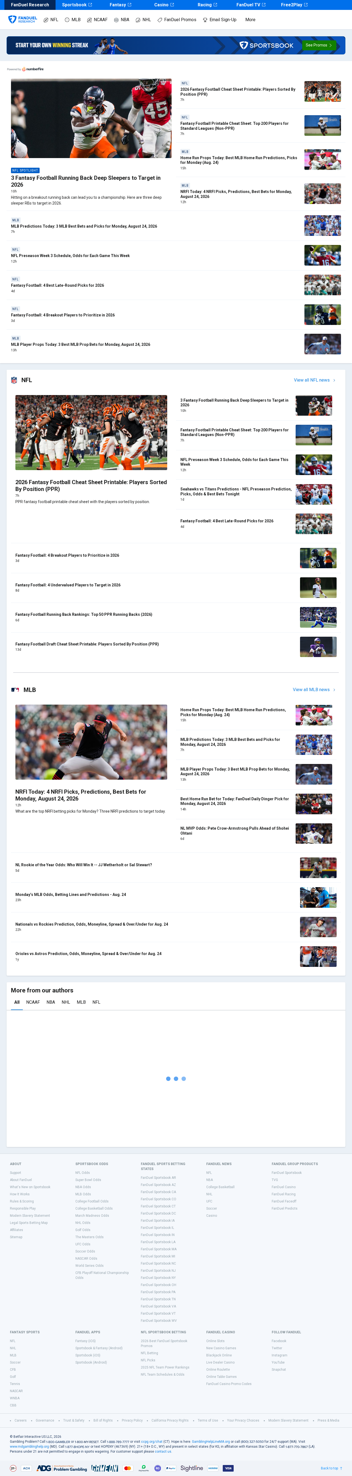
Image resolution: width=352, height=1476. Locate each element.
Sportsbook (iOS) (87, 1355)
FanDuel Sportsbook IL (157, 1228)
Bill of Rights (103, 1420)
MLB (76, 19)
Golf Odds (82, 1230)
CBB (13, 1405)
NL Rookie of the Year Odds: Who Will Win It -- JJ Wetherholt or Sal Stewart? (83, 865)
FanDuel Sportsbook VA (158, 1306)
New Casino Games (221, 1348)
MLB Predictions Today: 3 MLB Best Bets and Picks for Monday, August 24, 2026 (84, 226)
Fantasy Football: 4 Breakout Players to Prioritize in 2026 (63, 315)
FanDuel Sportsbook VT (158, 1313)
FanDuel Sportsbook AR (158, 1178)
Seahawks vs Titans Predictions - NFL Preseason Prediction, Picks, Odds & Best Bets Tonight (236, 491)
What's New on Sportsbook (30, 1187)
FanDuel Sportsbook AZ (158, 1185)
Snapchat (279, 1370)
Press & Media (328, 1420)
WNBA (15, 1398)
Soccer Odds (85, 1251)
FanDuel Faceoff (284, 1201)
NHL (146, 19)
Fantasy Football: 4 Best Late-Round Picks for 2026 (57, 285)
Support (15, 1173)
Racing (205, 4)
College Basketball (220, 1187)
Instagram (279, 1355)
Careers (21, 1420)
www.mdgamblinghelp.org (29, 1447)
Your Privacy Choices (243, 1420)
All (17, 1002)
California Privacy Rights (170, 1420)
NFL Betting (149, 1353)
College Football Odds (92, 1201)
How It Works (20, 1194)
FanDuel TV (248, 4)
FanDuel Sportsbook (287, 1173)
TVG (275, 1180)
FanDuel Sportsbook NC (158, 1263)
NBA (125, 19)
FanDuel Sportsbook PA (158, 1292)
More (250, 19)
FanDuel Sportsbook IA (158, 1221)
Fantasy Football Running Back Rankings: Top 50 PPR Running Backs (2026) (83, 614)
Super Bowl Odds (88, 1180)
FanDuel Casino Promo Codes (229, 1384)
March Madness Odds (92, 1216)
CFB (13, 1370)
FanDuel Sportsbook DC (158, 1213)
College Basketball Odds (94, 1208)
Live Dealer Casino (220, 1362)
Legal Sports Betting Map (29, 1223)
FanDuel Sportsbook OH (158, 1285)
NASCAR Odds (86, 1258)
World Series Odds (89, 1266)
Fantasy (118, 4)
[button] (319, 45)
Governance (45, 1420)
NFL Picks (148, 1360)
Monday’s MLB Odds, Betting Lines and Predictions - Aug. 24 (70, 894)
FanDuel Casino (284, 1187)
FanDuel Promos (180, 19)
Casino (161, 4)
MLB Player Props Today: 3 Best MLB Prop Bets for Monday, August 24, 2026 (80, 344)
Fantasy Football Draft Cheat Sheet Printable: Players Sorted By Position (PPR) (87, 644)
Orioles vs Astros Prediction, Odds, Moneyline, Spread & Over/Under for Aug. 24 (88, 953)
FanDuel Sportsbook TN (158, 1299)
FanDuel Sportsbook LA (158, 1242)
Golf (13, 1377)
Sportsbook (74, 4)
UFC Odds (82, 1244)
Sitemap (16, 1237)
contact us (163, 1451)
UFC (209, 1201)
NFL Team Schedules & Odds (163, 1374)
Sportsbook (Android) (91, 1362)
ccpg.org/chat (152, 1442)
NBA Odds (83, 1187)
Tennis (15, 1384)
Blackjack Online (219, 1355)
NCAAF (101, 19)
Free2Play (291, 4)
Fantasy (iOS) (85, 1341)
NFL (54, 19)
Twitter (277, 1348)
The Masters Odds (89, 1237)
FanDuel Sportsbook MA (159, 1249)
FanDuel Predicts (285, 1208)
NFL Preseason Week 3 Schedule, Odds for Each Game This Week (70, 255)
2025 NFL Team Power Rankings (165, 1367)
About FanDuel (21, 1180)
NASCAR (16, 1391)
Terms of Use (208, 1420)
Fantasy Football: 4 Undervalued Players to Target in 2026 (67, 585)
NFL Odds (82, 1173)
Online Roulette (218, 1370)
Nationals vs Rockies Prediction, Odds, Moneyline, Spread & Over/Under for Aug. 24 (91, 924)
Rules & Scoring (22, 1201)
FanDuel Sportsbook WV (159, 1321)
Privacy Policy (132, 1420)
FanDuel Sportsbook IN (158, 1235)
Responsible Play (23, 1208)
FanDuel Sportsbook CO (158, 1199)
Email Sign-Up (223, 19)
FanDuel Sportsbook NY (158, 1278)
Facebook (279, 1341)
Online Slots (215, 1341)
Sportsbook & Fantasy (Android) (99, 1348)
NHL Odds (82, 1223)
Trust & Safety (73, 1420)
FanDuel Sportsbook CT (158, 1206)
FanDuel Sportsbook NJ (158, 1271)
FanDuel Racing (284, 1194)
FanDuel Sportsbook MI (158, 1256)
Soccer (211, 1208)
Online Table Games (221, 1377)
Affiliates (16, 1230)
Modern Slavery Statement (30, 1216)
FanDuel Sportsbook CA (158, 1192)
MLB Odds (83, 1194)
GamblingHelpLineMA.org (211, 1442)
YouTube (278, 1362)
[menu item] (22, 14)
